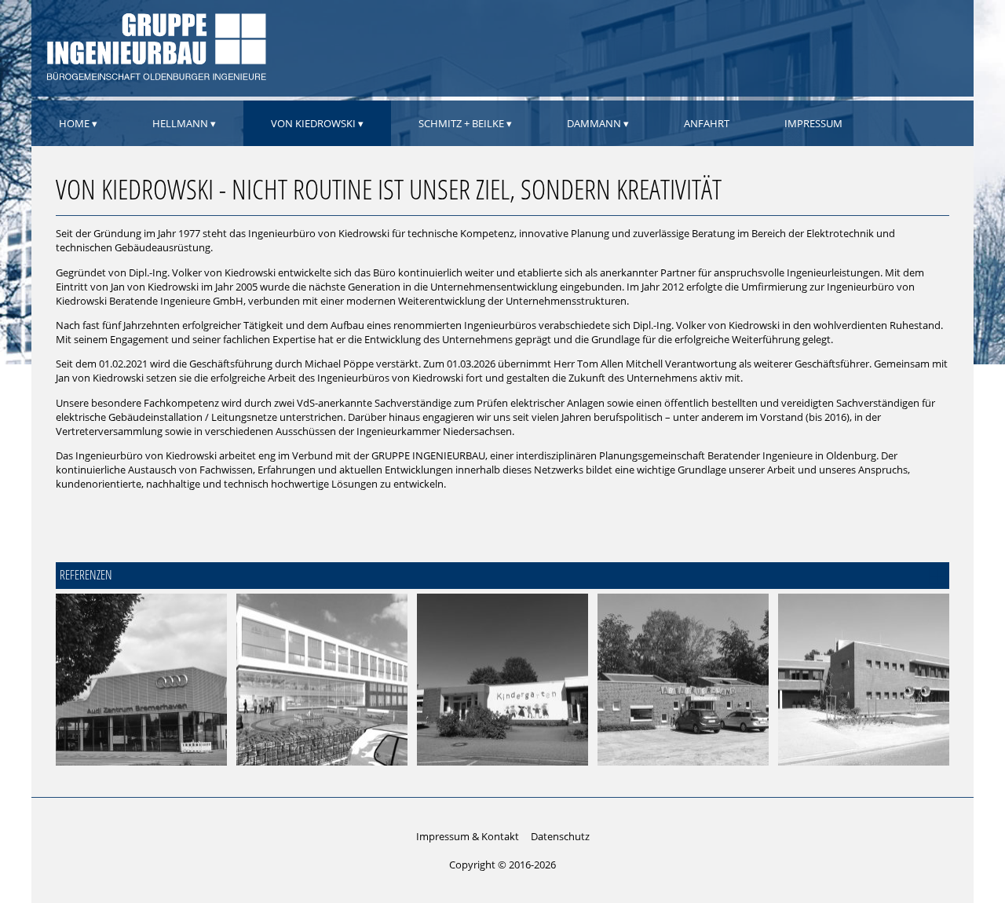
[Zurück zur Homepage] (155, 78)
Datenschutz (560, 836)
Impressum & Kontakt (467, 836)
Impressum (813, 123)
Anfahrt (706, 123)
